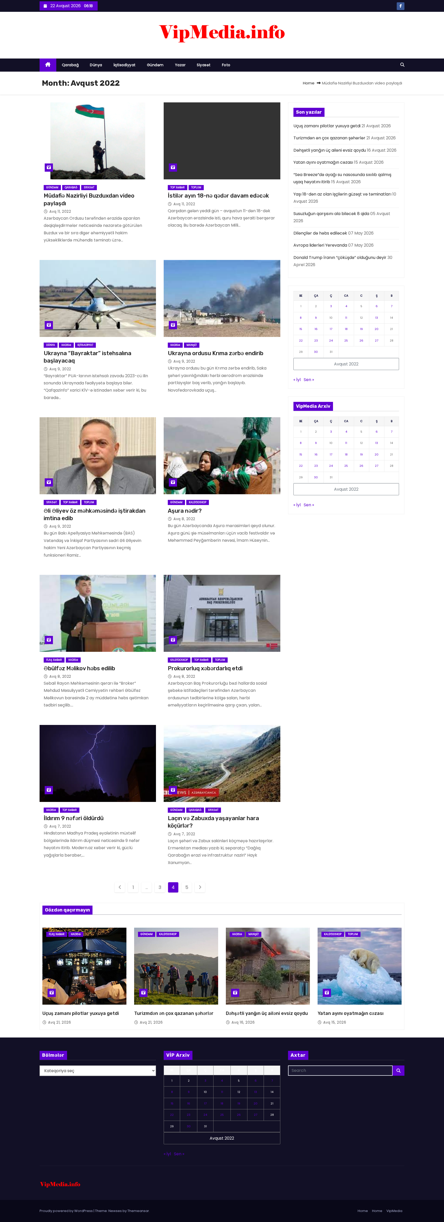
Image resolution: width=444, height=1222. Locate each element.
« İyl (297, 380)
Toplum (196, 187)
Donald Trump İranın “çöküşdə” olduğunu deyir (339, 257)
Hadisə (66, 345)
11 (346, 318)
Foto (226, 64)
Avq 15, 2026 (334, 1022)
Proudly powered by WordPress (67, 1210)
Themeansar (138, 1210)
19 (361, 329)
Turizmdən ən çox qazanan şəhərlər (329, 138)
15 (300, 329)
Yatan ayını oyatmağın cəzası (323, 162)
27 (376, 340)
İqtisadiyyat (125, 64)
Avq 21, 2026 (59, 1022)
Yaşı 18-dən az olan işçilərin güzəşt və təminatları (342, 194)
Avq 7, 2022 (60, 826)
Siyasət (204, 64)
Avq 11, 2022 (60, 211)
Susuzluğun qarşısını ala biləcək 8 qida (331, 214)
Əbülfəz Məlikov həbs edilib (79, 668)
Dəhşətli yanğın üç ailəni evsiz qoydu (329, 150)
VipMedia (394, 1210)
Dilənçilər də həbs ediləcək (320, 233)
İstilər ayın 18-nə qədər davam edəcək (218, 195)
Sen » (309, 380)
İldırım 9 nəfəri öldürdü (74, 818)
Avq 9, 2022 (60, 369)
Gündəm (155, 64)
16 (316, 329)
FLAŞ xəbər (54, 660)
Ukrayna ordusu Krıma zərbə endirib (215, 353)
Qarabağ (70, 64)
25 (346, 340)
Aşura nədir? (185, 510)
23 (316, 340)
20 (376, 329)
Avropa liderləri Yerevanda (320, 245)
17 (331, 329)
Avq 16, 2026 (243, 1022)
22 (301, 340)
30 (316, 352)
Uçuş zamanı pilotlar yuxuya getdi (326, 126)
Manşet (192, 345)
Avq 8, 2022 (184, 518)
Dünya (96, 64)
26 (361, 340)
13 (376, 318)
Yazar (180, 64)
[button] (402, 65)
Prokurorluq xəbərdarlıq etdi (205, 668)
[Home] (48, 65)
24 (331, 340)
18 (346, 329)
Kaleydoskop (197, 502)
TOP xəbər (177, 187)
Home (308, 83)
